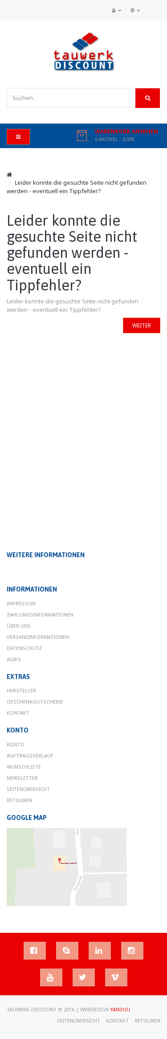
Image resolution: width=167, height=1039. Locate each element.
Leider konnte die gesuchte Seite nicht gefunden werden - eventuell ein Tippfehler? (77, 186)
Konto (15, 744)
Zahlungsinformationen (40, 614)
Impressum (21, 603)
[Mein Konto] (117, 10)
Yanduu (120, 1009)
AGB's (14, 659)
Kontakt (18, 712)
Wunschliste (24, 766)
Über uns (19, 625)
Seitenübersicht (28, 789)
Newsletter (22, 777)
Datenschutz (24, 648)
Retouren (20, 800)
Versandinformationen (38, 636)
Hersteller (21, 690)
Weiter (141, 325)
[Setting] (135, 10)
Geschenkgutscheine (35, 701)
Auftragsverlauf (30, 755)
